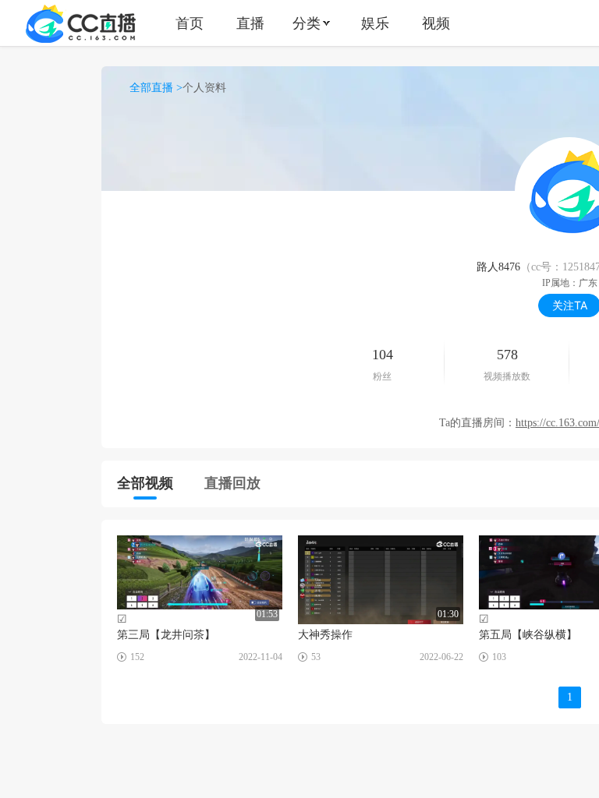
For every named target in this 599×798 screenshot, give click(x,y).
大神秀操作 (325, 635)
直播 (250, 23)
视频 (436, 23)
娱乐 (375, 23)
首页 (189, 23)
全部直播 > (156, 88)
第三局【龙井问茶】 (166, 635)
